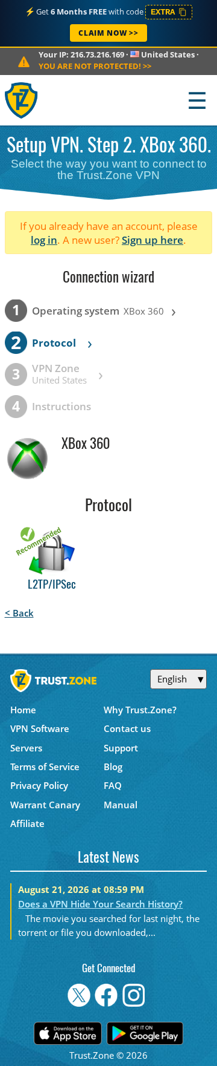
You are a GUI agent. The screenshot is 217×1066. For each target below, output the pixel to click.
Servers (26, 748)
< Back (19, 613)
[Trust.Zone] (22, 100)
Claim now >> (108, 33)
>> (95, 65)
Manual (120, 805)
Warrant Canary (45, 805)
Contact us (127, 728)
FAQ (113, 785)
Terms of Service (45, 766)
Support (121, 748)
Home (23, 710)
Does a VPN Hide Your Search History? (100, 904)
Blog (113, 766)
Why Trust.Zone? (140, 710)
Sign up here (152, 240)
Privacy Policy (39, 785)
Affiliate (27, 823)
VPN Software (39, 728)
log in (44, 240)
